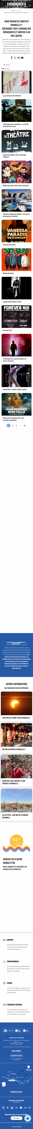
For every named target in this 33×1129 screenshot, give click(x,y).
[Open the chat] (27, 1118)
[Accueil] (10, 7)
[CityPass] (13, 7)
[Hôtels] (11, 7)
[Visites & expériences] (14, 7)
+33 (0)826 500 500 (16, 1055)
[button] (21, 6)
